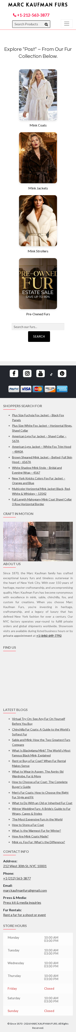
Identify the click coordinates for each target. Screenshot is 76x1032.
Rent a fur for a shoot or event (24, 915)
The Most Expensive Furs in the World (37, 819)
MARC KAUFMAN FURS (38, 4)
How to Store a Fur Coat (28, 825)
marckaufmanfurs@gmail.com (25, 890)
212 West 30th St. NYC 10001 (25, 866)
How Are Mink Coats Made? (30, 836)
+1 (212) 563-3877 (17, 878)
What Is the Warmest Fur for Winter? (36, 830)
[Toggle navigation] (67, 23)
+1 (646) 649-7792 (48, 635)
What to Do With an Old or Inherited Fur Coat (42, 803)
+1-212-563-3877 (32, 15)
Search (39, 336)
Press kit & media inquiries (22, 902)
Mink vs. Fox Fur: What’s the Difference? (38, 842)
